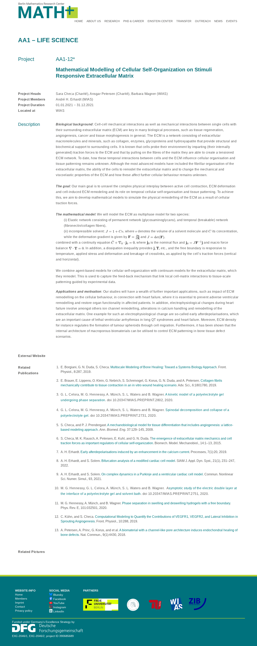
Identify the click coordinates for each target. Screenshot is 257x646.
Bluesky (57, 594)
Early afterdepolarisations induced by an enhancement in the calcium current (135, 452)
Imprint (19, 602)
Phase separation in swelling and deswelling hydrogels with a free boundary (176, 503)
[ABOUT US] (94, 10)
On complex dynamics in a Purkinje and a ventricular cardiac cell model (152, 474)
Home (19, 594)
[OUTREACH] (202, 10)
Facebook (59, 599)
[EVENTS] (231, 10)
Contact (20, 606)
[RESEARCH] (112, 10)
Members (21, 598)
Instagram (59, 607)
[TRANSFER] (183, 10)
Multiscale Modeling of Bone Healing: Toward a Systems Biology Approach (163, 367)
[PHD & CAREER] (133, 10)
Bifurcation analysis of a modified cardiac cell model (138, 460)
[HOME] (79, 10)
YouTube (58, 603)
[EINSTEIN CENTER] (160, 10)
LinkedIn (58, 611)
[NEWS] (218, 10)
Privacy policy (23, 610)
